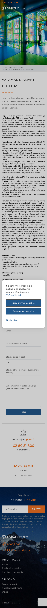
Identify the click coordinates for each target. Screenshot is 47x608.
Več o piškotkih (14, 295)
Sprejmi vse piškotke (24, 303)
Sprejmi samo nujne (23, 311)
